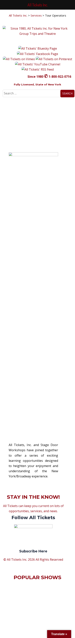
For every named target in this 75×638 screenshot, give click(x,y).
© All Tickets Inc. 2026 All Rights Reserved (33, 559)
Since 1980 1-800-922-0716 (49, 76)
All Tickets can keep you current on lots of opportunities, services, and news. (33, 528)
